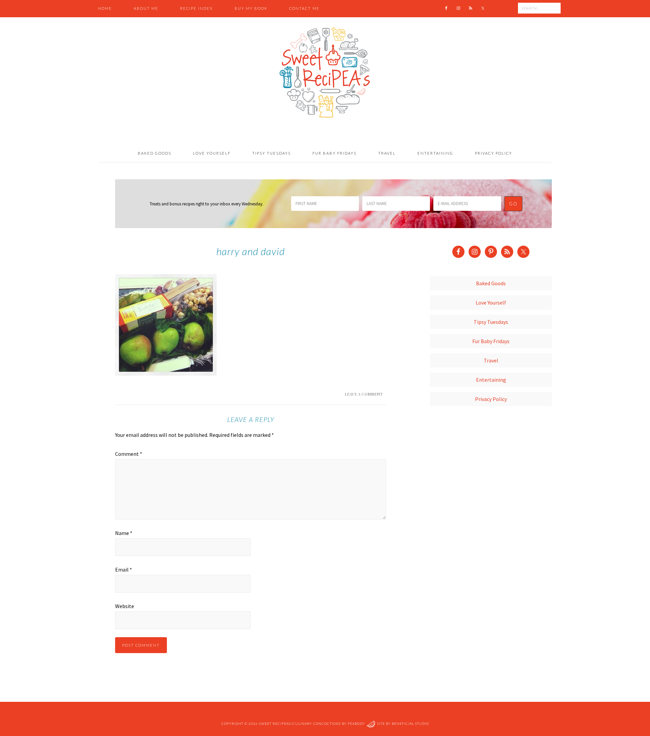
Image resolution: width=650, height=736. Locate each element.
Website (124, 606)
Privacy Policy (491, 399)
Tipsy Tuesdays (491, 321)
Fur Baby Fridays (491, 341)
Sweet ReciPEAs (325, 72)
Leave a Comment (364, 394)
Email (123, 569)
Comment (128, 453)
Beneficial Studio (410, 723)
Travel (491, 360)
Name (123, 533)
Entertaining (491, 379)
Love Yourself (491, 302)
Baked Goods (491, 283)
